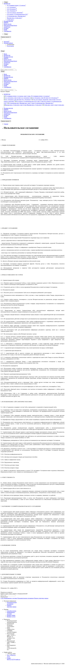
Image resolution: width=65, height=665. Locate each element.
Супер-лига (10, 19)
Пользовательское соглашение (25, 598)
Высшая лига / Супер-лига (14, 18)
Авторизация (10, 44)
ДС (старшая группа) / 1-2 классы (16, 5)
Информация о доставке (10, 598)
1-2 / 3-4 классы (11, 7)
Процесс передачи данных (41, 598)
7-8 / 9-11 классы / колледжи (15, 12)
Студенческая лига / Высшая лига (16, 16)
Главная (6, 124)
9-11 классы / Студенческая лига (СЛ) (17, 14)
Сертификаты (7, 31)
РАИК (5, 29)
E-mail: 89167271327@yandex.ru (13, 658)
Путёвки (6, 28)
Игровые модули (8, 21)
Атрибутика (7, 27)
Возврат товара (11, 615)
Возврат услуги (11, 616)
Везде (5, 54)
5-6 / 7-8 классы (12, 10)
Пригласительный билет (10, 25)
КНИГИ (6, 22)
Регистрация (10, 46)
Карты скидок (7, 24)
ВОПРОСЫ (7, 3)
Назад (5, 2)
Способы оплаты (11, 611)
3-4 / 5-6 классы (12, 9)
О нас (2, 598)
